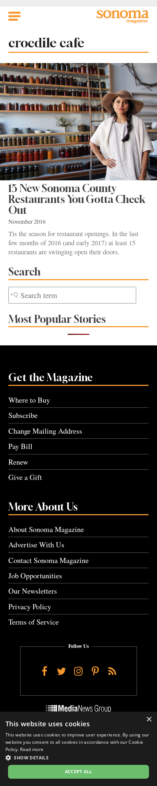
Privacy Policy (29, 606)
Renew (18, 462)
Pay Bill (20, 446)
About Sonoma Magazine (46, 529)
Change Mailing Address (45, 431)
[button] (78, 757)
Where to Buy (29, 400)
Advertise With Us (36, 545)
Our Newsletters (32, 591)
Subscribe (23, 415)
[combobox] (72, 295)
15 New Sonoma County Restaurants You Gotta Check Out (76, 199)
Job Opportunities (35, 575)
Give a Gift (25, 477)
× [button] (149, 719)
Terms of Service (33, 622)
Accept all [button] (78, 772)
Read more (31, 749)
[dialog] (78, 749)
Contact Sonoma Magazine (48, 560)
